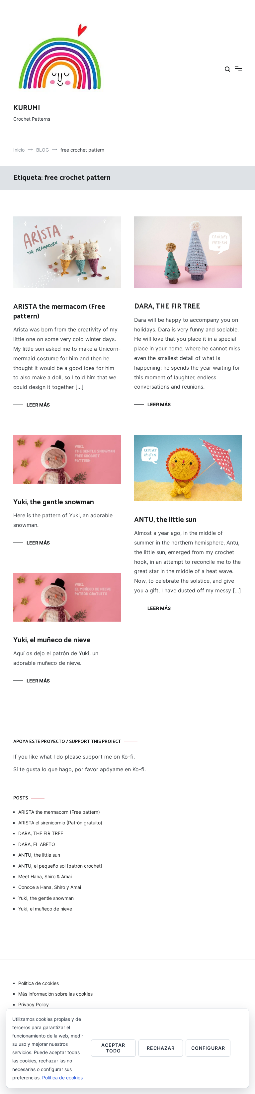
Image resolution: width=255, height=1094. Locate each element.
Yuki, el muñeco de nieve (52, 640)
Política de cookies (38, 983)
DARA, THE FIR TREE (167, 306)
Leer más (38, 405)
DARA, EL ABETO (36, 844)
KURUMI (26, 108)
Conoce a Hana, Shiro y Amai (49, 887)
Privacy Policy (33, 1004)
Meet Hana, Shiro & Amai (45, 876)
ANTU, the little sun (165, 520)
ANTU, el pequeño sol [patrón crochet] (60, 866)
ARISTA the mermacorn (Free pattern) (59, 311)
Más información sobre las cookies (55, 994)
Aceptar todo (113, 1047)
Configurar (208, 1048)
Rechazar (161, 1048)
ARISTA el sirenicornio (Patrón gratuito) (60, 822)
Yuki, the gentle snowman (53, 502)
